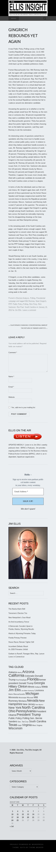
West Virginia (37, 725)
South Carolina (30, 307)
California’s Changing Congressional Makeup (27, 325)
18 (17, 817)
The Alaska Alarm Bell (16, 609)
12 (23, 814)
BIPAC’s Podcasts (28, 448)
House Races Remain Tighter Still (21, 642)
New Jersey (29, 704)
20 (28, 817)
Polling (32, 298)
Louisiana (39, 690)
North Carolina (33, 707)
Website (11, 397)
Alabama (12, 672)
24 (12, 820)
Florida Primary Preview (17, 638)
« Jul (12, 826)
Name (11, 377)
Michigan (32, 693)
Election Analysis (22, 298)
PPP (10, 304)
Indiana (38, 687)
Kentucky (31, 690)
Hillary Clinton (17, 686)
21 (33, 817)
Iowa (45, 686)
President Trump (29, 714)
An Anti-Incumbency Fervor (18, 622)
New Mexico (39, 704)
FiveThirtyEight (21, 680)
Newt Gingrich (41, 301)
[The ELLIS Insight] (28, 8)
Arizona (28, 672)
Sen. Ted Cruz (23, 722)
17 (12, 817)
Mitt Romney (30, 301)
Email (11, 387)
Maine (10, 694)
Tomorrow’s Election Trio (17, 613)
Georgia (39, 683)
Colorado (29, 676)
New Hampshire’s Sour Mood (19, 617)
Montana (22, 701)
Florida (33, 679)
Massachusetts (19, 694)
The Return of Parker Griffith (34, 328)
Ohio (11, 711)
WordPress (37, 844)
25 (17, 820)
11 (17, 814)
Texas (12, 725)
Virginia (27, 725)
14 (33, 814)
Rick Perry (33, 304)
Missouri (30, 697)
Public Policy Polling (20, 304)
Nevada (32, 700)
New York (14, 707)
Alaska (19, 672)
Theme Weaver (36, 847)
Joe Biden (24, 690)
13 (28, 814)
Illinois (31, 686)
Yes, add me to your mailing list (23, 407)
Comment (12, 352)
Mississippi (22, 697)
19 (23, 817)
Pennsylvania (26, 711)
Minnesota (13, 697)
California (16, 675)
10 (12, 814)
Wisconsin (15, 728)
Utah (20, 725)
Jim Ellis (18, 310)
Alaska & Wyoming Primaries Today (22, 633)
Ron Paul (20, 307)
